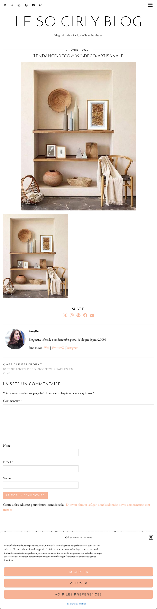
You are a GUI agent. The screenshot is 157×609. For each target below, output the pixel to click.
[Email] (33, 5)
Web (46, 347)
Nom (7, 445)
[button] (151, 5)
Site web (8, 478)
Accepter (78, 572)
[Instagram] (12, 5)
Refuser (78, 583)
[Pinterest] (19, 5)
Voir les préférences (78, 594)
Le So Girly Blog (78, 23)
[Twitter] (5, 5)
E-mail (8, 462)
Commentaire (12, 401)
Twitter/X (58, 347)
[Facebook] (26, 5)
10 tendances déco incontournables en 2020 (38, 369)
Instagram (72, 347)
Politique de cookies (76, 603)
